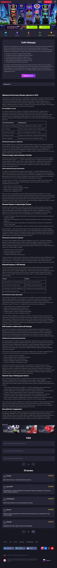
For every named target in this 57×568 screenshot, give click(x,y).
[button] (55, 17)
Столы (15, 542)
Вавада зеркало (28, 75)
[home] (6, 2)
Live (10, 542)
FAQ (37, 542)
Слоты (5, 542)
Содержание (29, 542)
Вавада (18, 159)
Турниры (21, 542)
